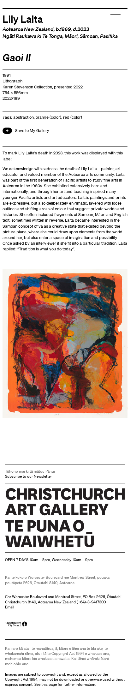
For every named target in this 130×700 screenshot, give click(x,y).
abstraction (23, 117)
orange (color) (48, 117)
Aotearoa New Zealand (28, 29)
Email (9, 607)
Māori (71, 36)
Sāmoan (89, 36)
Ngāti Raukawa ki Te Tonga (32, 36)
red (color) (72, 117)
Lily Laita (23, 18)
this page (49, 684)
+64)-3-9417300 (92, 602)
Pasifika (109, 36)
